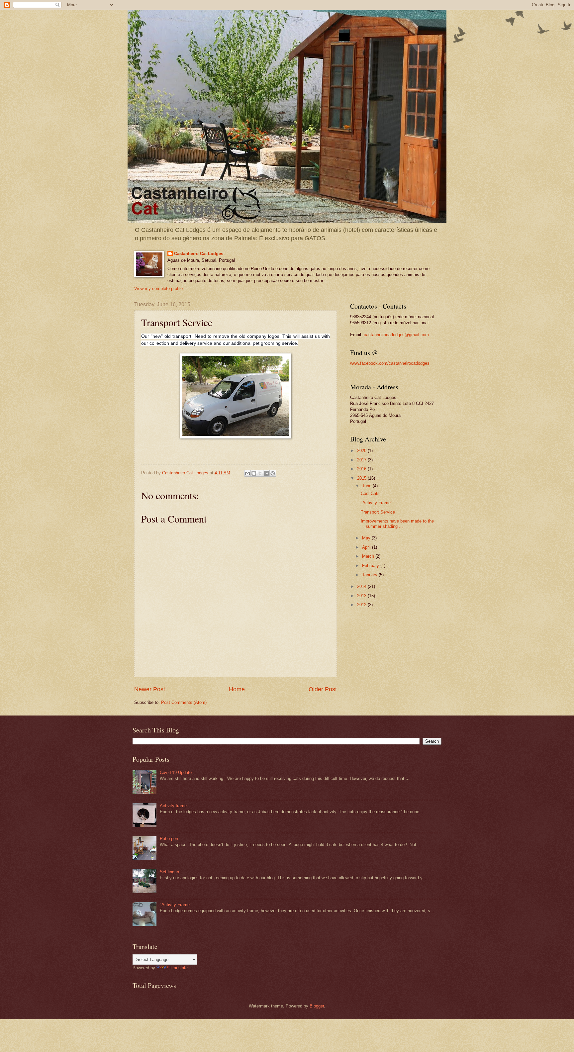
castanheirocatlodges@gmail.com (396, 334)
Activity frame (173, 805)
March (368, 556)
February (371, 565)
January (370, 574)
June (367, 485)
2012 (362, 604)
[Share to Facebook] (266, 473)
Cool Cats (370, 493)
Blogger (317, 1006)
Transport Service (378, 512)
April (367, 547)
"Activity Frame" (376, 502)
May (367, 537)
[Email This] (247, 473)
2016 (362, 468)
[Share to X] (260, 473)
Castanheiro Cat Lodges (198, 253)
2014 (362, 586)
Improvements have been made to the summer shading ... (397, 523)
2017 (362, 459)
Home (237, 689)
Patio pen (169, 838)
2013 (362, 595)
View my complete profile (158, 288)
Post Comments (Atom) (184, 702)
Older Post (323, 689)
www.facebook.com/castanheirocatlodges (390, 363)
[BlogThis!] (253, 473)
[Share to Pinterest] (272, 473)
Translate (179, 967)
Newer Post (149, 689)
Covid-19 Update (176, 772)
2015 (362, 478)
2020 (362, 450)
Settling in (169, 871)
